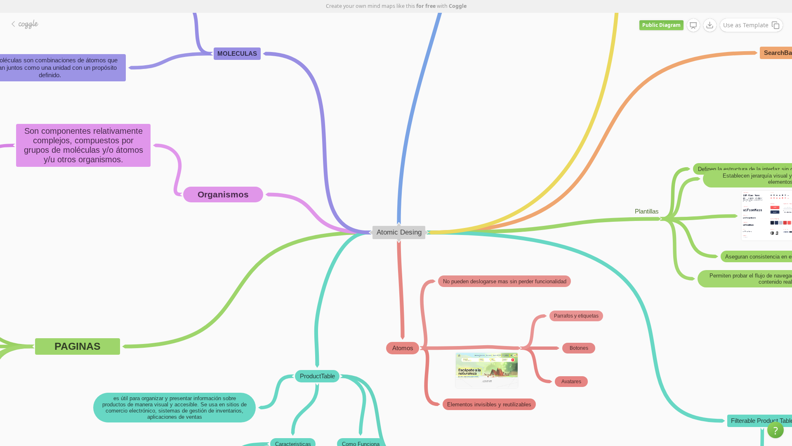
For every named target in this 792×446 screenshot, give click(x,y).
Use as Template (745, 25)
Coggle (458, 5)
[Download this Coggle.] (710, 25)
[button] (775, 430)
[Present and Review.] (693, 25)
